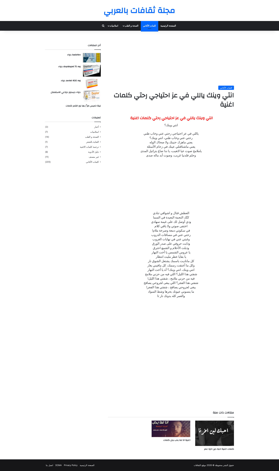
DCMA (58, 465)
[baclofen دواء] (92, 58)
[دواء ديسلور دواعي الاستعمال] (92, 96)
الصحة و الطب (131, 26)
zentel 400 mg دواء (71, 81)
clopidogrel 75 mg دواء (69, 66)
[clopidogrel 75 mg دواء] (92, 71)
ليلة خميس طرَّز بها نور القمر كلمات (83, 106)
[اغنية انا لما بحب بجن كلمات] (171, 429)
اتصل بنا (49, 465)
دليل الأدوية (93, 152)
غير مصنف (94, 157)
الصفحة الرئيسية (168, 26)
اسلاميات (114, 26)
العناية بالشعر (92, 142)
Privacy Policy (71, 465)
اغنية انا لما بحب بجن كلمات (176, 440)
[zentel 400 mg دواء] (92, 83)
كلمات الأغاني (149, 26)
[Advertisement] (171, 58)
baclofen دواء (74, 55)
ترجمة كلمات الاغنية (89, 147)
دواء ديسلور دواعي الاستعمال (66, 92)
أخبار (96, 127)
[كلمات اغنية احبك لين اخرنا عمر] (214, 433)
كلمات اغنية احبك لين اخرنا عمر (219, 449)
